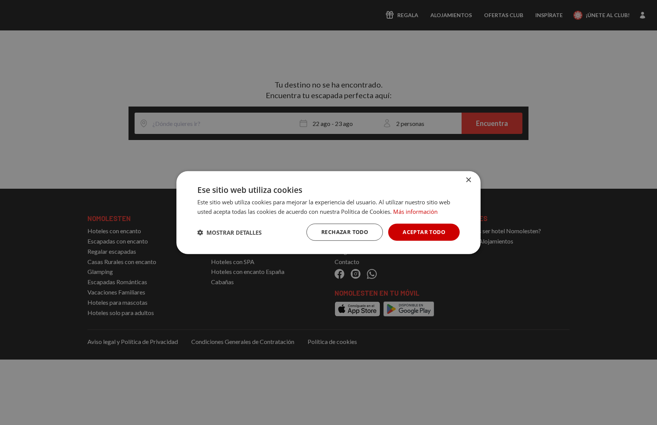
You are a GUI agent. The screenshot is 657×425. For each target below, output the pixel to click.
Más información (415, 211)
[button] (229, 232)
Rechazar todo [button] (344, 232)
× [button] (468, 180)
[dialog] (328, 212)
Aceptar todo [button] (424, 232)
